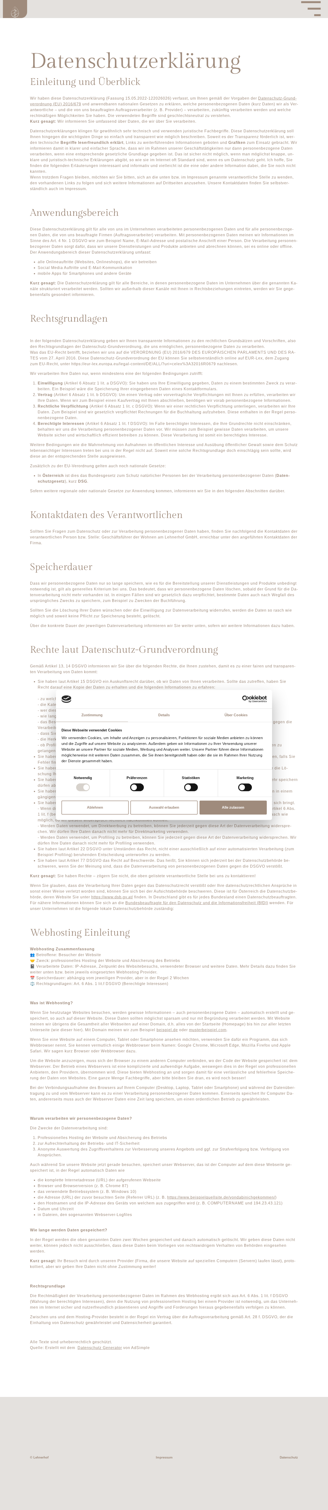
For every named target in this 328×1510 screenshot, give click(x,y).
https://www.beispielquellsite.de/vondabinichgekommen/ (221, 1197)
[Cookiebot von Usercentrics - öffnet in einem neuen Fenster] (246, 699)
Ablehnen (95, 807)
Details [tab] (164, 715)
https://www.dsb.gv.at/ (112, 897)
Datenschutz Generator (100, 1348)
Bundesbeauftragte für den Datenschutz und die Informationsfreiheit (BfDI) (196, 903)
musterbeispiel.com (207, 1030)
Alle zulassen (233, 807)
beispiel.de (167, 1030)
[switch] (137, 787)
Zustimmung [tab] (92, 715)
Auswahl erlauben (164, 807)
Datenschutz (289, 1457)
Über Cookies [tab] (236, 715)
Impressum (164, 1457)
